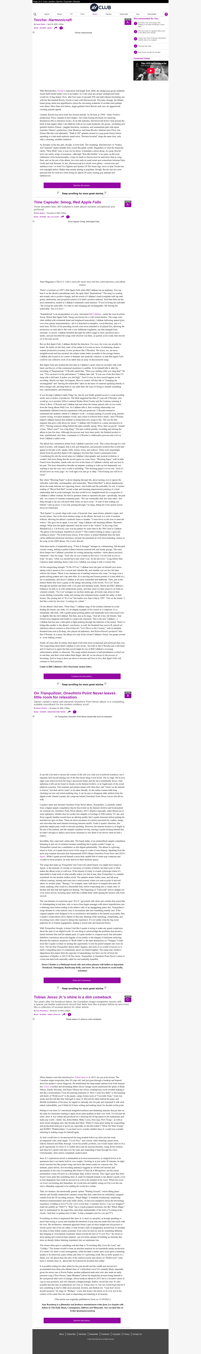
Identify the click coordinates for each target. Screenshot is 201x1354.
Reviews (43, 28)
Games (109, 14)
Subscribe (124, 14)
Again (42, 856)
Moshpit (76, 1)
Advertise (82, 1334)
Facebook (105, 1334)
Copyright (116, 1334)
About (61, 1334)
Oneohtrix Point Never (56, 712)
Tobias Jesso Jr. (53, 1014)
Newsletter (152, 14)
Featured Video (142, 58)
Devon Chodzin (41, 708)
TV (71, 14)
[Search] (34, 14)
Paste (35, 1)
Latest (46, 14)
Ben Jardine (40, 213)
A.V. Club (43, 1)
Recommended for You (146, 18)
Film (82, 14)
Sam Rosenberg (42, 1011)
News (59, 14)
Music (95, 14)
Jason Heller (40, 24)
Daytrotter (68, 1)
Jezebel (51, 1)
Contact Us (137, 1334)
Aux (137, 14)
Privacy (126, 1334)
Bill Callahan (53, 217)
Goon (46, 1086)
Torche (60, 91)
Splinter (59, 1)
